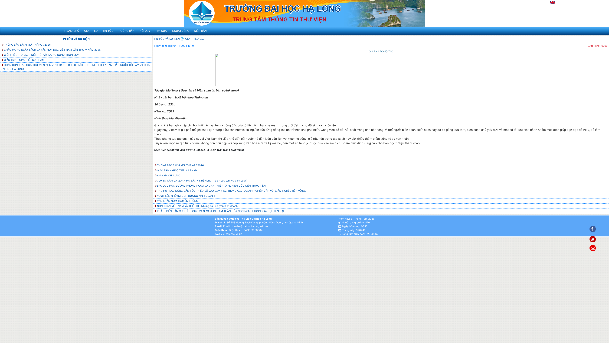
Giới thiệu (91, 30)
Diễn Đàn (200, 30)
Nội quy (145, 30)
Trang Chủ (71, 30)
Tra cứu (161, 30)
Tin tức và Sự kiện (75, 39)
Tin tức (108, 30)
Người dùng (180, 30)
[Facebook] (592, 229)
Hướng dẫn (126, 30)
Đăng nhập (542, 3)
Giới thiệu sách (195, 38)
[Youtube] (592, 239)
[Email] (592, 248)
